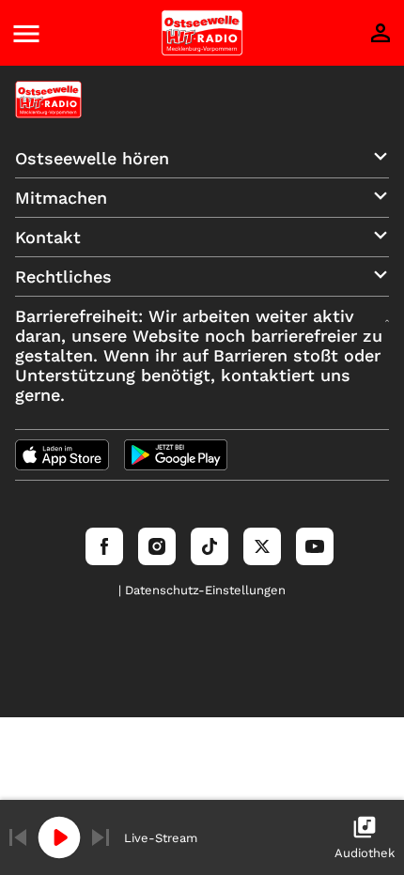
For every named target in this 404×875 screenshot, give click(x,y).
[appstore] (62, 454)
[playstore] (175, 454)
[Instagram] (157, 546)
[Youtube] (315, 546)
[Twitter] (262, 546)
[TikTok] (209, 546)
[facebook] (104, 546)
